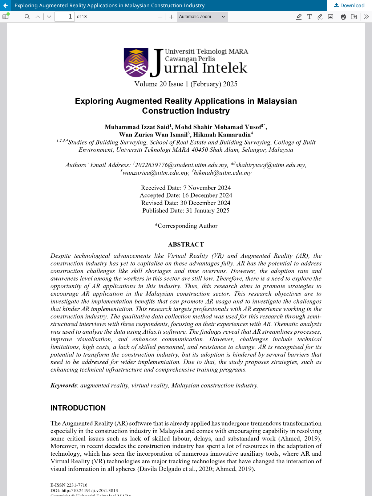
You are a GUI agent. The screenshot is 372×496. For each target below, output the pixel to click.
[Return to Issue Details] (5, 5)
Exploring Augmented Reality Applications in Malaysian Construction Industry (110, 5)
